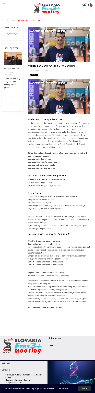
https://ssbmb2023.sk (56, 295)
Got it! (84, 388)
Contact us (6, 370)
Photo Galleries (13, 68)
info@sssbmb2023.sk (77, 301)
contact (31, 228)
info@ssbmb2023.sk (59, 259)
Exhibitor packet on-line (51, 307)
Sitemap (52, 345)
